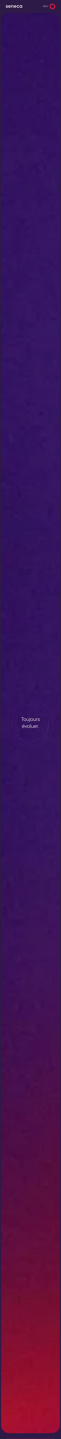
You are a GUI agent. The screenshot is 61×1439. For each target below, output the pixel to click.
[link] (14, 6)
